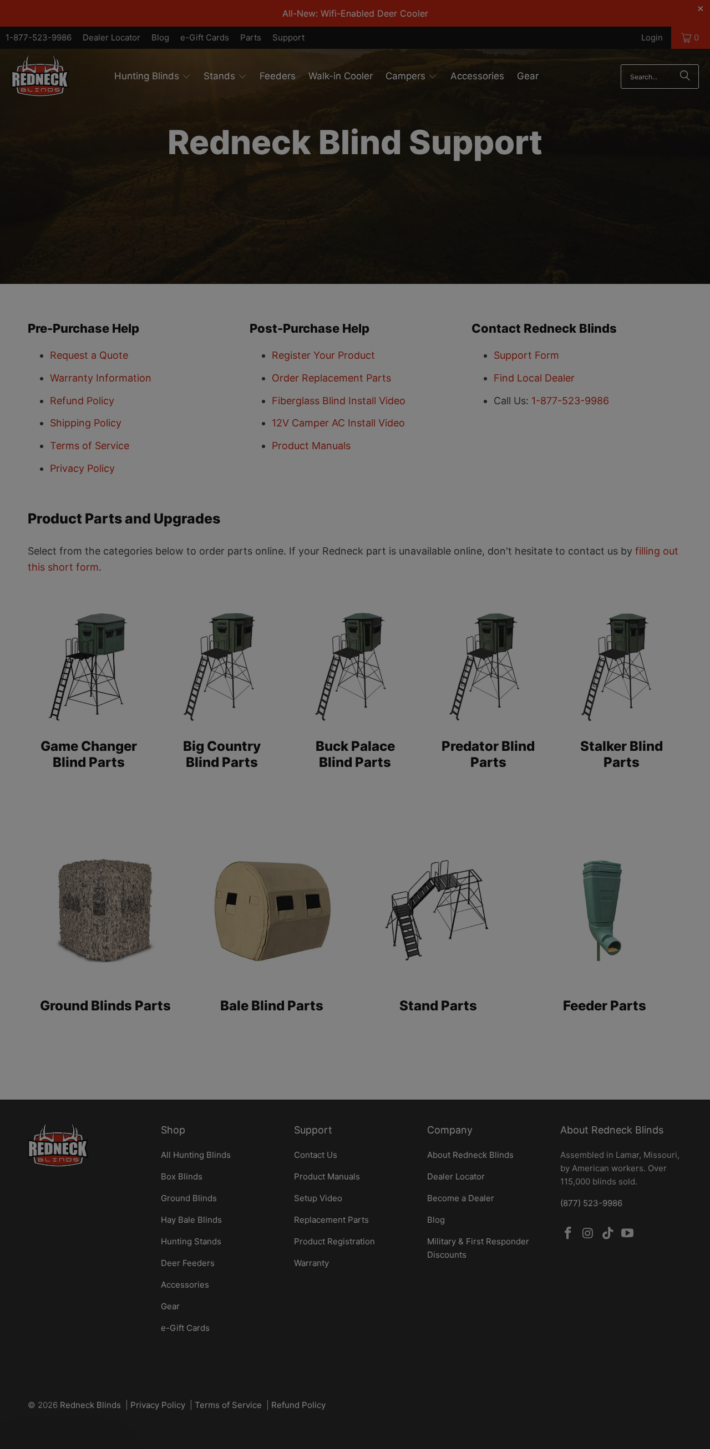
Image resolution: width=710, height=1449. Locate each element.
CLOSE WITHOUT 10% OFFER (247, 842)
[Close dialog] (557, 561)
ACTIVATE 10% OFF (247, 800)
